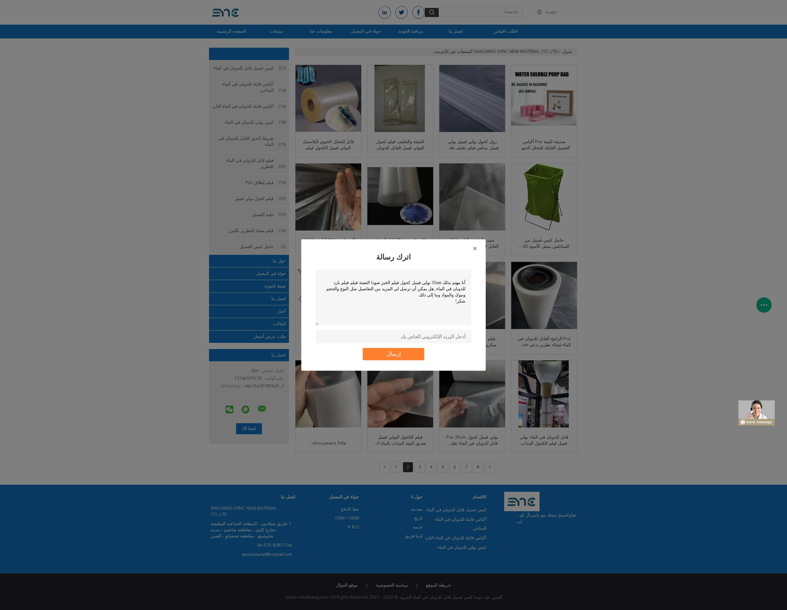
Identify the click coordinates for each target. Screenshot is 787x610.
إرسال (393, 354)
